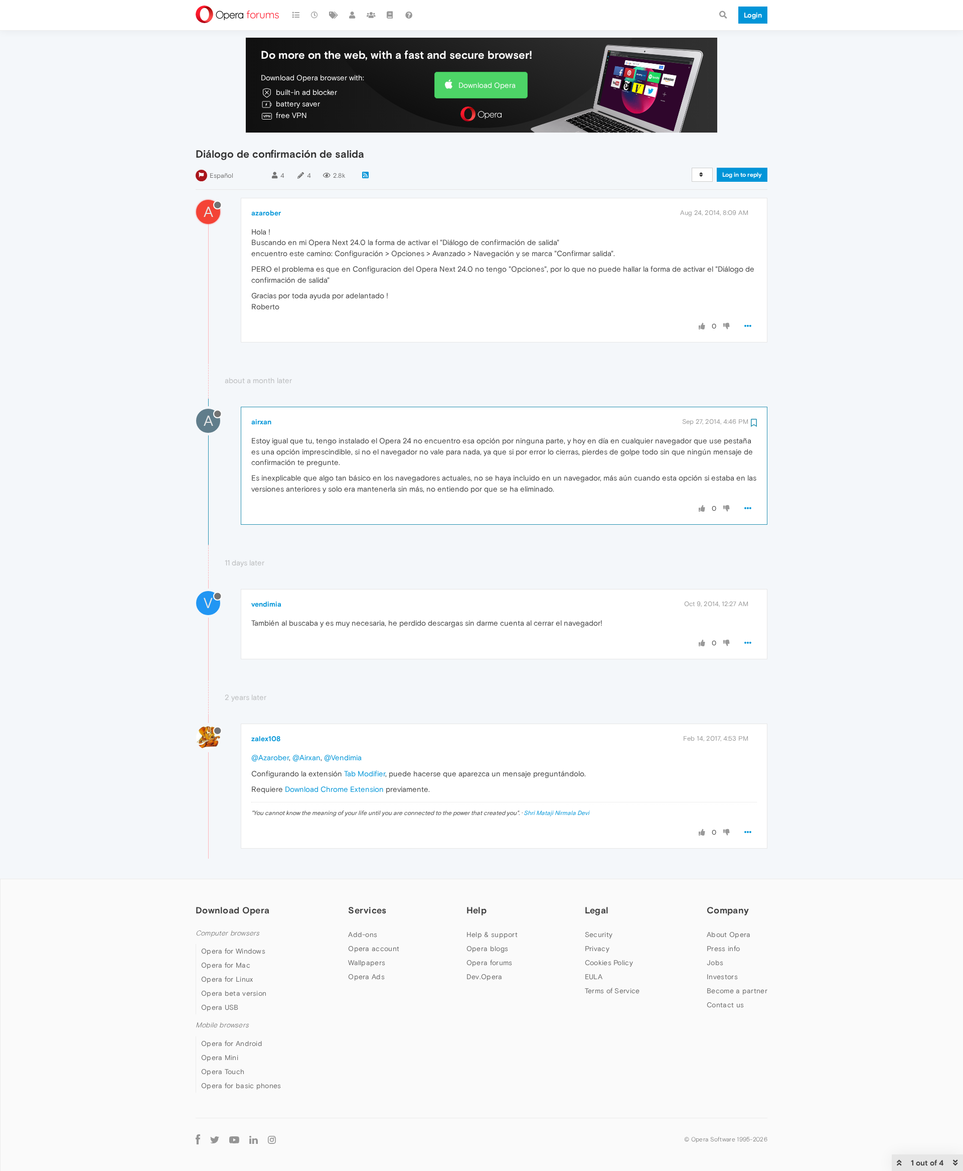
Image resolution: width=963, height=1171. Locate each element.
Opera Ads (366, 977)
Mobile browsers (222, 1025)
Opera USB (220, 1007)
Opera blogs (487, 949)
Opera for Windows (233, 951)
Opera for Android (231, 1043)
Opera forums (489, 963)
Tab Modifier (364, 773)
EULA (593, 977)
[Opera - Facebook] (198, 1139)
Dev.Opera (484, 977)
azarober (266, 213)
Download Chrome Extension (334, 789)
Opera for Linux (227, 979)
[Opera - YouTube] (234, 1139)
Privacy (597, 949)
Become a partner (737, 991)
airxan (261, 422)
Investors (722, 977)
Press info (723, 949)
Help (476, 910)
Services (367, 910)
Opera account (373, 949)
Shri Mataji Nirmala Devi (556, 812)
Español (221, 175)
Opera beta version (233, 993)
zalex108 (265, 739)
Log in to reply (742, 174)
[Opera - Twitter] (214, 1139)
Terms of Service (612, 991)
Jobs (715, 963)
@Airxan (306, 757)
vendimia (266, 604)
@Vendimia (343, 757)
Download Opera (487, 85)
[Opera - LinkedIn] (253, 1139)
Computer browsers (227, 933)
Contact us (725, 1005)
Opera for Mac (225, 965)
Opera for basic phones (241, 1086)
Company (728, 910)
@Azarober (270, 757)
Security (598, 934)
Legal (597, 910)
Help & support (492, 934)
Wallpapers (366, 963)
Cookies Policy (609, 963)
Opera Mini (219, 1057)
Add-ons (362, 934)
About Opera (728, 934)
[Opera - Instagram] (272, 1139)
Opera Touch (222, 1072)
